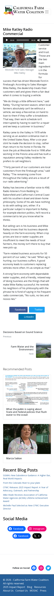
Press (43, 590)
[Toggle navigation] (47, 12)
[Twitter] (48, 568)
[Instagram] (41, 568)
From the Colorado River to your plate (21, 482)
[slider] (45, 40)
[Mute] (38, 40)
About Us (8, 590)
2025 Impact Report (14, 587)
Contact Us (21, 590)
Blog (29, 587)
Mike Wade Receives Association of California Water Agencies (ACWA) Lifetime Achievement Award (25, 498)
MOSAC (34, 590)
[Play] (6, 40)
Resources (40, 587)
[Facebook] (34, 568)
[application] (27, 40)
